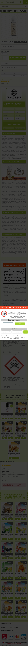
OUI (20, 324)
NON (8, 324)
